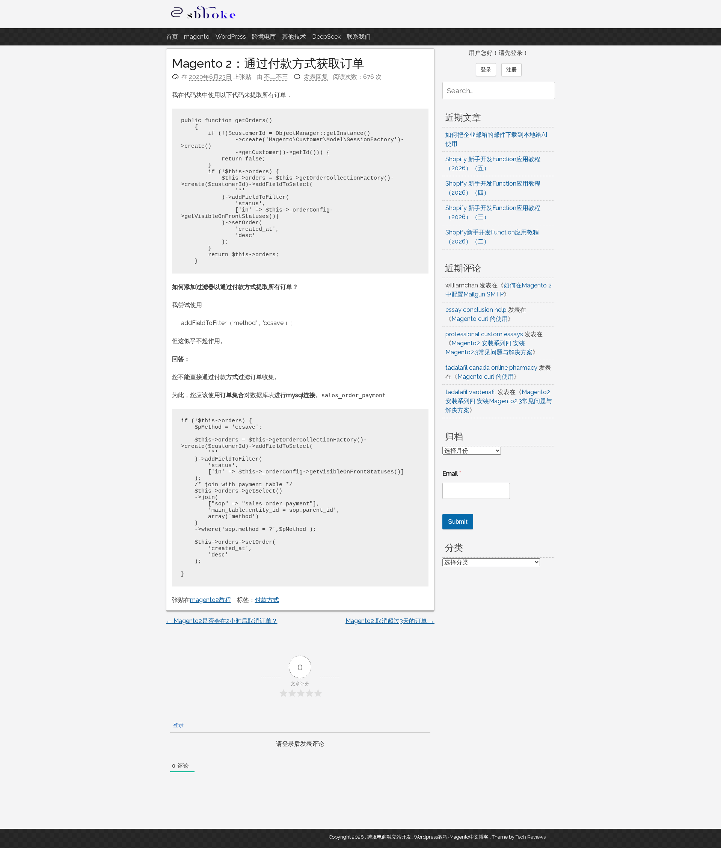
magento (197, 36)
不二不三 (276, 76)
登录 (178, 725)
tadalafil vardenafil (470, 392)
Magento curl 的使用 (479, 318)
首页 (172, 36)
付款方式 (267, 599)
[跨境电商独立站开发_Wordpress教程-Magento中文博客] (203, 18)
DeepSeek (326, 36)
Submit (458, 521)
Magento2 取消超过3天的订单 (389, 620)
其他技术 (294, 36)
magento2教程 (210, 599)
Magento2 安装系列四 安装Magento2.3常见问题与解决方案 (498, 401)
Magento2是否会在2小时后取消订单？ (222, 620)
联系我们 (359, 36)
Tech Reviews (531, 837)
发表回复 (316, 76)
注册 (511, 70)
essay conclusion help (476, 309)
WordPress (231, 36)
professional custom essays (484, 334)
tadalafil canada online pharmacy (491, 367)
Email (451, 473)
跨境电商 (264, 36)
